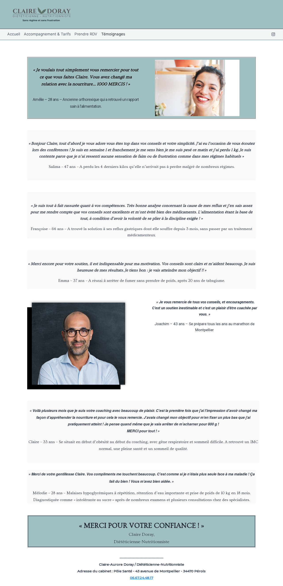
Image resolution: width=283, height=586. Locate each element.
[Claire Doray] (41, 14)
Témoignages (113, 34)
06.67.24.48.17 (141, 578)
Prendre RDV (86, 34)
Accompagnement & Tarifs (47, 34)
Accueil (13, 34)
